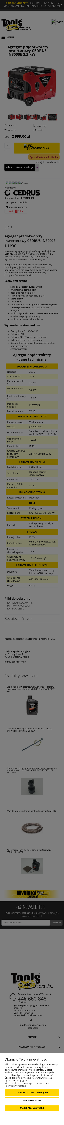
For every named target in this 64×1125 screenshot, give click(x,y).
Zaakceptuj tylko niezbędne (32, 1093)
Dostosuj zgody (32, 1101)
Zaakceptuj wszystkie (32, 1108)
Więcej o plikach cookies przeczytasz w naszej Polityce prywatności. (28, 1084)
